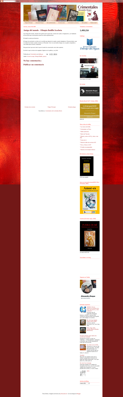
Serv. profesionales (51, 22)
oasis (88, 371)
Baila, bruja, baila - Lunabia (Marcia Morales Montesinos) (93, 329)
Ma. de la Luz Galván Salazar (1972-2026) (92, 320)
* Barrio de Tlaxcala (84, 134)
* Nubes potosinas (84, 131)
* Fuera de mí (83, 140)
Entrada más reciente (30, 107)
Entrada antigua (72, 107)
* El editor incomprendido (86, 147)
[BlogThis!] (51, 54)
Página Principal (28, 22)
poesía (44, 56)
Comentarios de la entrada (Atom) (54, 111)
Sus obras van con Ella (92, 344)
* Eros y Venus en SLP (85, 145)
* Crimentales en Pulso (85, 129)
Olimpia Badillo (38, 56)
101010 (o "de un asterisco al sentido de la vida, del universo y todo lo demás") (93, 309)
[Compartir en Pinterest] (56, 54)
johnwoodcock (63, 393)
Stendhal (82, 355)
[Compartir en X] (53, 54)
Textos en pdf (93, 22)
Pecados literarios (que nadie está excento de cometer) (88, 336)
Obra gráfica (84, 22)
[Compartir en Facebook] (55, 54)
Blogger (78, 393)
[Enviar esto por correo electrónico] (50, 54)
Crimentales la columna (73, 22)
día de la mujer (30, 56)
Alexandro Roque (40, 22)
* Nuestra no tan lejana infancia (87, 149)
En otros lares (61, 22)
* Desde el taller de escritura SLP (88, 142)
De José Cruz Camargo (85, 363)
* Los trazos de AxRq (85, 126)
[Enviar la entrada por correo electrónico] (47, 54)
